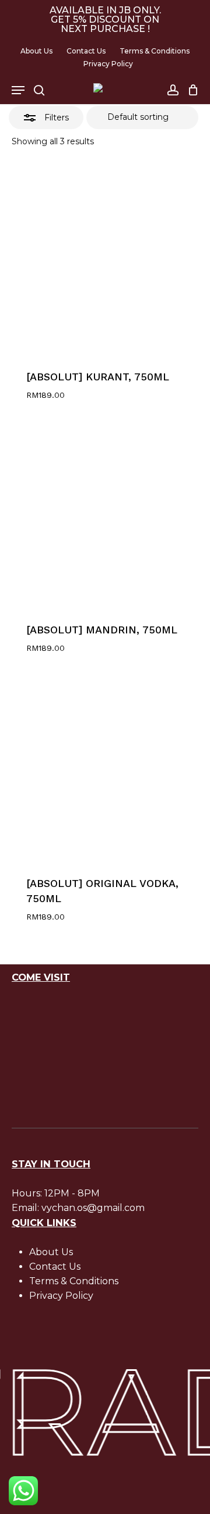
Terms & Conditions (73, 1281)
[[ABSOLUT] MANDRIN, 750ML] (105, 512)
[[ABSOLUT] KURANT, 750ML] (105, 259)
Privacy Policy (61, 1295)
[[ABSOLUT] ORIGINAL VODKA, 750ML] (105, 766)
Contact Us (54, 1266)
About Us (51, 1251)
